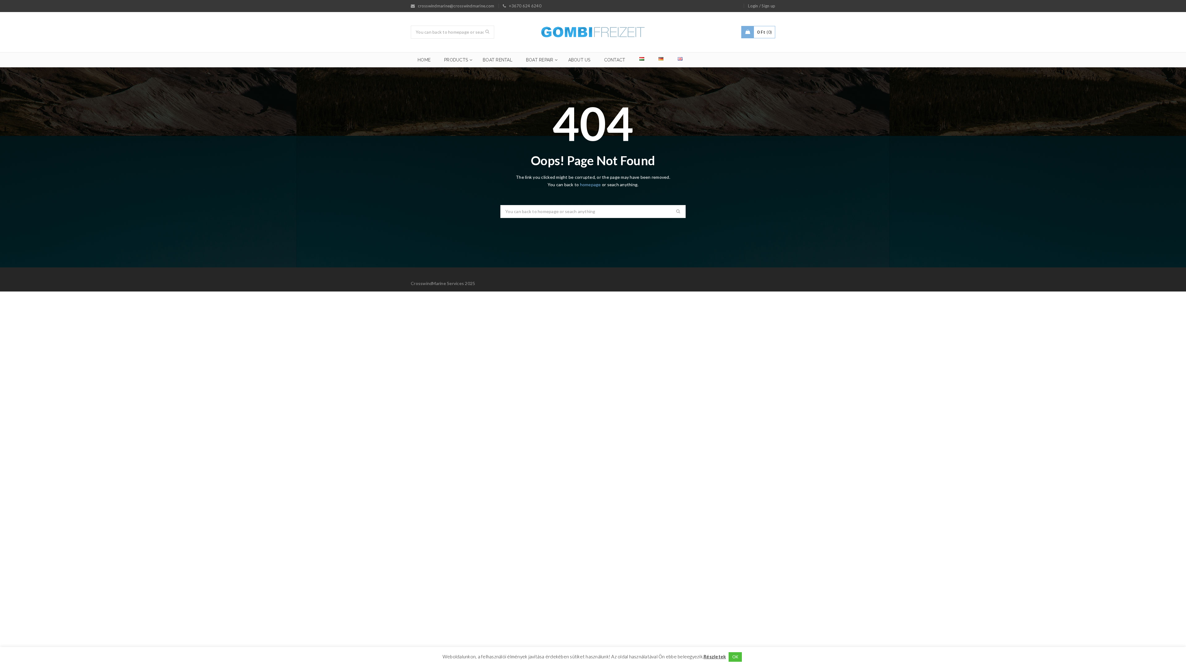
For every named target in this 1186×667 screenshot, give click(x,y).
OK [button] (735, 656)
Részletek (715, 656)
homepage (590, 184)
